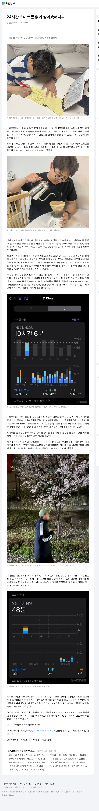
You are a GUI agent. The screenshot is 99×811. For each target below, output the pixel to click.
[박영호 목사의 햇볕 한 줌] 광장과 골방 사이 (28, 766)
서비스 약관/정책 (49, 784)
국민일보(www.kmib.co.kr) (39, 730)
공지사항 (38, 784)
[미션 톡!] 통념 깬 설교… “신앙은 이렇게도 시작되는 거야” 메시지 (69, 762)
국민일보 (10, 3)
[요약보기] (67, 29)
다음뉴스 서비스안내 (10, 784)
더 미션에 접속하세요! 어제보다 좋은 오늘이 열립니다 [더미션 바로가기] (28, 755)
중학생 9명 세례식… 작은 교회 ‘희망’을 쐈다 (28, 758)
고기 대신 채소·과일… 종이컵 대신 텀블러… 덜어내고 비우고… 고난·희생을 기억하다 (69, 755)
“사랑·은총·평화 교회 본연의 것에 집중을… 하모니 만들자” (69, 758)
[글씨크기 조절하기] (81, 29)
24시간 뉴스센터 (26, 784)
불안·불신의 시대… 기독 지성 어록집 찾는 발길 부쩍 (28, 762)
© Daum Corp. (8, 795)
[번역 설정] (76, 29)
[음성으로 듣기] (72, 29)
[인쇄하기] (86, 29)
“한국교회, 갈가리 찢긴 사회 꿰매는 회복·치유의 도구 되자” (28, 769)
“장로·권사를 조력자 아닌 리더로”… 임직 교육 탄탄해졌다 (69, 766)
